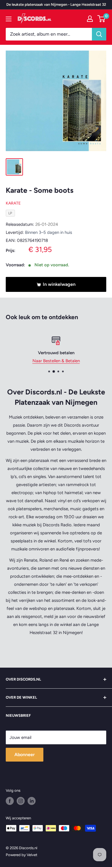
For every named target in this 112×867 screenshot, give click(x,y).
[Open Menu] (8, 19)
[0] (101, 18)
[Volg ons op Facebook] (10, 801)
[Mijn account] (90, 19)
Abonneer (24, 754)
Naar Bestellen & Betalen (56, 360)
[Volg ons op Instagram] (21, 801)
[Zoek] (99, 34)
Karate (13, 203)
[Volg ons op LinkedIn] (32, 801)
